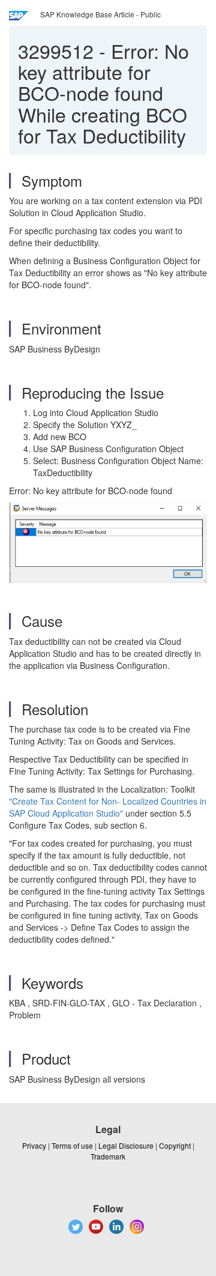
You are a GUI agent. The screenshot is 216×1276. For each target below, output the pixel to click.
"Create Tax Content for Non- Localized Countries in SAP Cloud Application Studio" (107, 807)
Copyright (175, 1145)
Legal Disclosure (126, 1145)
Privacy (34, 1145)
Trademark (108, 1156)
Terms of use (72, 1145)
